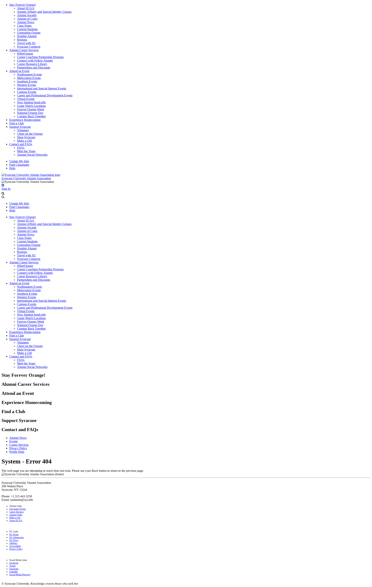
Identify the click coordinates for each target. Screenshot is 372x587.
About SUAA (25, 8)
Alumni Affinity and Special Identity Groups (44, 11)
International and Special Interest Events (41, 88)
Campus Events (26, 92)
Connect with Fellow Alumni (35, 60)
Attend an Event (19, 71)
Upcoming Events (17, 509)
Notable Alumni (27, 36)
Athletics (13, 543)
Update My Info (19, 161)
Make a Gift (24, 140)
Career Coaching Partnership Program (40, 57)
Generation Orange (28, 32)
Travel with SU (26, 43)
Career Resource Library (32, 64)
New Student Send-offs (31, 102)
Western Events (26, 85)
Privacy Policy (18, 448)
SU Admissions (16, 537)
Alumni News (25, 22)
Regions (22, 39)
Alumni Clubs (15, 514)
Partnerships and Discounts (33, 67)
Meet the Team (26, 151)
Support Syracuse (20, 126)
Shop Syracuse (26, 137)
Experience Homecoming (24, 119)
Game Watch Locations (31, 105)
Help (12, 168)
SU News (13, 540)
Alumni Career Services (24, 50)
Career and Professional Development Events (44, 95)
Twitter (12, 566)
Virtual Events (25, 99)
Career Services (18, 444)
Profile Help (16, 451)
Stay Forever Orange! (22, 4)
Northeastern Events (29, 74)
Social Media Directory (20, 574)
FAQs (20, 147)
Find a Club (16, 123)
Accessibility (15, 546)
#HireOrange (25, 53)
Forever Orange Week (30, 109)
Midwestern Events (29, 78)
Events (13, 441)
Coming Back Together (31, 116)
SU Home (14, 534)
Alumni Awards (26, 15)
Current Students (27, 29)
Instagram (13, 568)
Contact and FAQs (20, 144)
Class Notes (24, 25)
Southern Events (27, 81)
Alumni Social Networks (32, 154)
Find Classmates (19, 164)
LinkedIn (13, 571)
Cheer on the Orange (30, 133)
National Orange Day (30, 112)
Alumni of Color (27, 18)
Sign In (6, 188)
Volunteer (23, 130)
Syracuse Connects (28, 46)
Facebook (13, 563)
